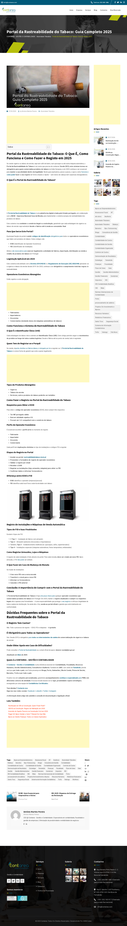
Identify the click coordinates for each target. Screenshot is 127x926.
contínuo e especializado (68, 678)
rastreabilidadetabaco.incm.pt (35, 457)
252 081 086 (104, 2)
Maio (19, 655)
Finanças (50, 768)
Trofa (60, 779)
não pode (21, 560)
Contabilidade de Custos (15, 765)
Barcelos (18, 763)
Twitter (45, 691)
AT (50, 760)
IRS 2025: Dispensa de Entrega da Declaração (63, 794)
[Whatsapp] (88, 771)
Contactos (103, 10)
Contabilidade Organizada (52, 765)
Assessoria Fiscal (40, 760)
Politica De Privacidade (46, 891)
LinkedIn (39, 691)
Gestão (10, 771)
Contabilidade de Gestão (33, 765)
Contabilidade (65, 763)
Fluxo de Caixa (70, 768)
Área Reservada (115, 10)
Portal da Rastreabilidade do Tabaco (21, 213)
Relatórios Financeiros (74, 777)
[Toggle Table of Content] (47, 147)
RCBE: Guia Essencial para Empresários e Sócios (29, 794)
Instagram (52, 691)
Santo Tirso (11, 779)
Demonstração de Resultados (17, 768)
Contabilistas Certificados (38, 683)
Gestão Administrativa (22, 771)
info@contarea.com (10, 2)
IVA (32, 417)
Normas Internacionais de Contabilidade (50, 774)
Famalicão (77, 668)
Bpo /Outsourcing (29, 763)
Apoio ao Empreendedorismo (23, 760)
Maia (34, 774)
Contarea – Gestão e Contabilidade (21, 665)
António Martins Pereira (29, 111)
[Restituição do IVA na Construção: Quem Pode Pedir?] (99, 140)
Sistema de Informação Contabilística (43, 779)
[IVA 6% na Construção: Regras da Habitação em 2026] (99, 151)
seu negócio (66, 601)
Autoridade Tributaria (102, 220)
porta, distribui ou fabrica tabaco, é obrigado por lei (33, 348)
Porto (68, 774)
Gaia (79, 768)
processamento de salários (16, 777)
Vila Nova (75, 779)
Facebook (31, 691)
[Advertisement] (48, 130)
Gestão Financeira (37, 771)
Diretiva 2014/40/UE (37, 264)
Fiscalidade (59, 768)
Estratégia (32, 768)
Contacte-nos (22, 688)
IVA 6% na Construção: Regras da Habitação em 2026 (26, 708)
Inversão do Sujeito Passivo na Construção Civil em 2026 (28, 711)
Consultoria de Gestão (51, 763)
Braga (40, 763)
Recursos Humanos (58, 777)
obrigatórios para (57, 236)
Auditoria (56, 760)
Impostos (59, 771)
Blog (95, 10)
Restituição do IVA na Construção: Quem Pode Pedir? (26, 706)
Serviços (88, 10)
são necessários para (19, 251)
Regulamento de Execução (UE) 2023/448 (63, 264)
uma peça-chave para (47, 596)
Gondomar (49, 771)
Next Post (54, 799)
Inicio (71, 10)
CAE (20, 420)
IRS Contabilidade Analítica (16, 774)
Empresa (79, 10)
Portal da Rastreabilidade (27, 650)
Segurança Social (23, 779)
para (43, 637)
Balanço (10, 763)
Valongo (67, 779)
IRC (65, 771)
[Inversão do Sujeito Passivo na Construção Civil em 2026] (99, 163)
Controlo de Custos (69, 765)
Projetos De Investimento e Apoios (38, 777)
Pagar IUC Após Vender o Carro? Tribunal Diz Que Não (27, 714)
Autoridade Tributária (47, 111)
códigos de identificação (41, 236)
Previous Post (23, 799)
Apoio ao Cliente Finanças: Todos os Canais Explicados (27, 717)
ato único (98, 216)
